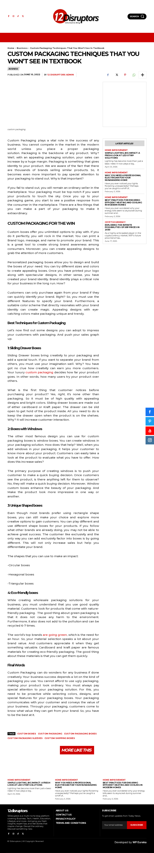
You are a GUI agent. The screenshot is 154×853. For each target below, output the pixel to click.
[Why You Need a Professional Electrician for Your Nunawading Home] (77, 767)
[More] (142, 75)
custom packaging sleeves (25, 738)
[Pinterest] (125, 75)
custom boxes (26, 733)
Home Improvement (116, 150)
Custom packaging (50, 733)
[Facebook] (8, 16)
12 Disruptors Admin (60, 75)
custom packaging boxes (80, 733)
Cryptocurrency (115, 222)
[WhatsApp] (133, 75)
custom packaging (39, 372)
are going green (55, 635)
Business (22, 48)
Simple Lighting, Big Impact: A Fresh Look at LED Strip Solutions (122, 155)
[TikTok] (18, 16)
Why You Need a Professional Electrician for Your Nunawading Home (123, 177)
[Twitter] (22, 16)
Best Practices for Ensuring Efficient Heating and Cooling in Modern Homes (123, 202)
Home (11, 48)
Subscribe (136, 825)
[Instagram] (13, 16)
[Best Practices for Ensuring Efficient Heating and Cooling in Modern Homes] (124, 767)
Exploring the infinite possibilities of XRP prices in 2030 (122, 227)
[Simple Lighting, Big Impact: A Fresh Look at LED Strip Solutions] (29, 767)
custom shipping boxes (60, 738)
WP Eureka (139, 842)
